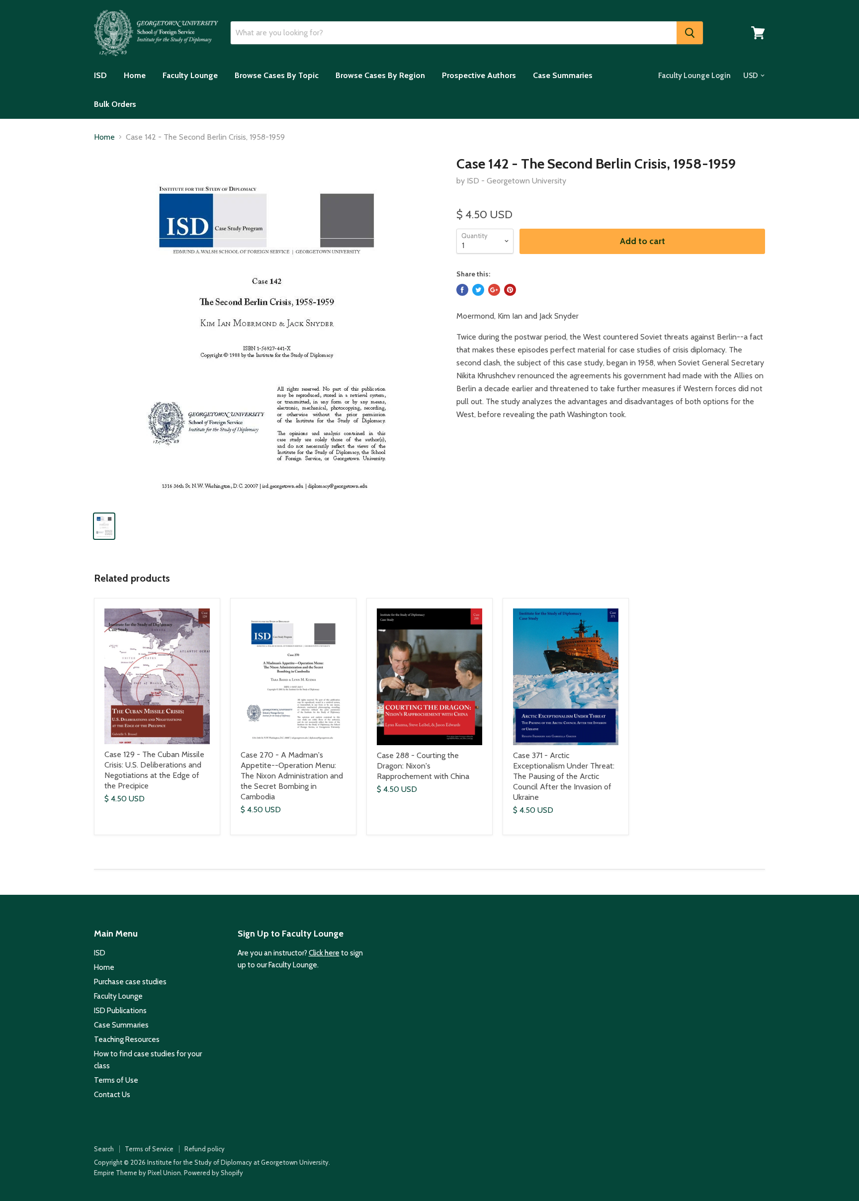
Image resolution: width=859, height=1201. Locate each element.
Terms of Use (116, 1080)
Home (135, 75)
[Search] (690, 32)
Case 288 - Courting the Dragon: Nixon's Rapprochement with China (423, 766)
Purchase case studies (130, 981)
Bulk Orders (115, 104)
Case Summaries (563, 75)
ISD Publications (120, 1010)
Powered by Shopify (213, 1173)
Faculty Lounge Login (694, 75)
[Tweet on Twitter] (478, 290)
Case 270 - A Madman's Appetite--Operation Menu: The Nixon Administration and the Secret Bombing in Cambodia (292, 775)
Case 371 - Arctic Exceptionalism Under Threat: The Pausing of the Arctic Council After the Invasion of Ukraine (563, 776)
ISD (100, 75)
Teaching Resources (127, 1039)
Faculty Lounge (190, 75)
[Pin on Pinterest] (510, 290)
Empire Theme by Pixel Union (137, 1173)
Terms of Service (149, 1149)
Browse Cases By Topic (277, 75)
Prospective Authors (479, 75)
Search (104, 1149)
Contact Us (112, 1094)
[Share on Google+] (494, 290)
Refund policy (204, 1149)
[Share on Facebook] (462, 290)
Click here (324, 952)
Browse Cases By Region (380, 75)
